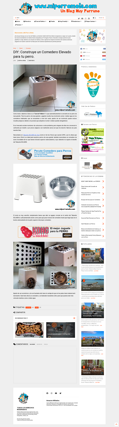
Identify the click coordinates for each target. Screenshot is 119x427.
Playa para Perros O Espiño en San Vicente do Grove (91, 286)
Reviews (18, 25)
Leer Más (96, 270)
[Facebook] (89, 18)
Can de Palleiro (40, 21)
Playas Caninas (90, 21)
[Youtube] (82, 18)
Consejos (28, 48)
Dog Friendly (63, 21)
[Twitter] (79, 18)
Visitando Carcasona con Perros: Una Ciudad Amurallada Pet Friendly (92, 313)
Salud (20, 48)
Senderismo (76, 21)
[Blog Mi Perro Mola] (59, 14)
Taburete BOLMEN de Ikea (31, 135)
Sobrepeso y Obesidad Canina (26, 334)
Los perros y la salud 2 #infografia (59, 334)
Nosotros (28, 21)
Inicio (18, 21)
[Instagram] (85, 18)
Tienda (52, 21)
